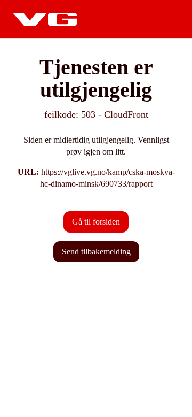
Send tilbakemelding (96, 251)
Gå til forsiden (96, 221)
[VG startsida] (45, 19)
